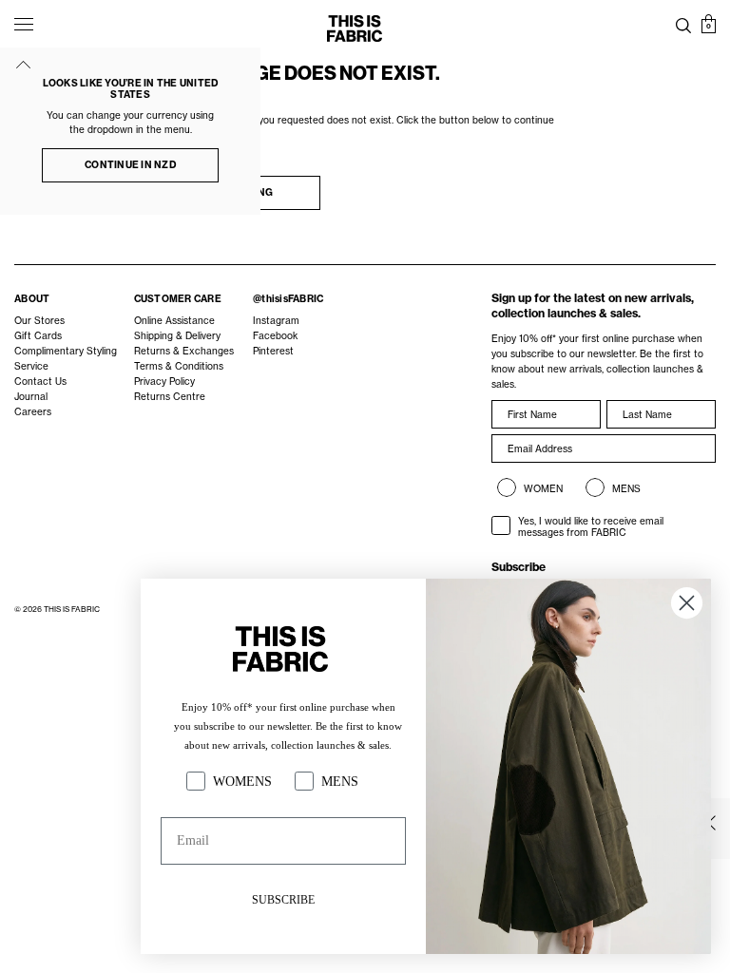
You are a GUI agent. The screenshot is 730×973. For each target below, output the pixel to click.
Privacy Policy (164, 381)
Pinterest (273, 350)
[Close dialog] (686, 603)
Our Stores (39, 320)
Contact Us (40, 381)
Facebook (275, 335)
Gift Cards (38, 335)
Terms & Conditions (178, 366)
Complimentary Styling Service (65, 358)
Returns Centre (169, 396)
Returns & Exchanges (184, 350)
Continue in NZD (130, 165)
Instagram (276, 320)
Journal (31, 396)
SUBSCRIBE (283, 899)
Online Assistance (174, 320)
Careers (32, 411)
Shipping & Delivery (177, 335)
